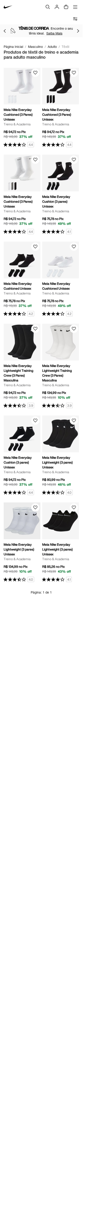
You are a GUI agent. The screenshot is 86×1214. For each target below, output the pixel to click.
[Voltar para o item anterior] (4, 31)
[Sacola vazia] (66, 7)
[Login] (57, 7)
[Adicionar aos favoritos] (35, 73)
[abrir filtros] (75, 19)
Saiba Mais (54, 33)
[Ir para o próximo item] (78, 31)
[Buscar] (47, 7)
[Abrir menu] (75, 7)
